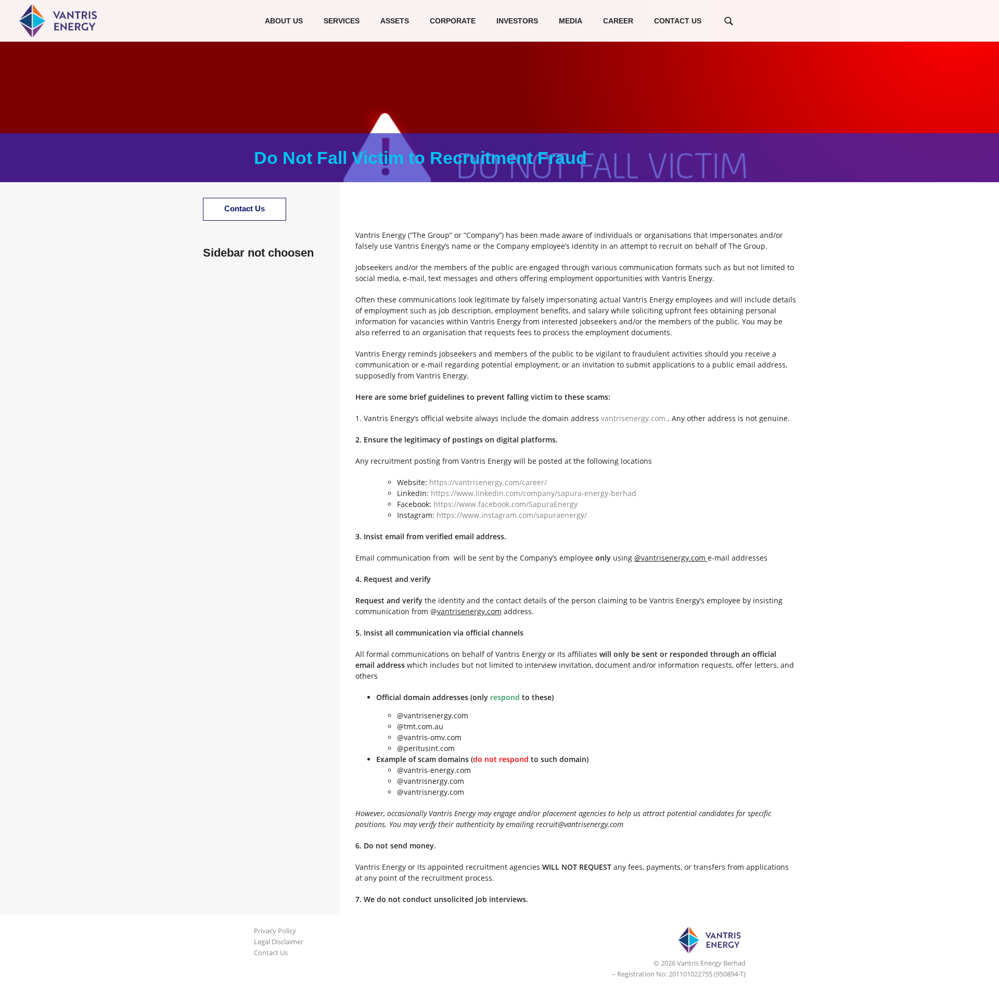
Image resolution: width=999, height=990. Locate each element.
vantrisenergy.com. (634, 418)
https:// (442, 482)
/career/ (533, 482)
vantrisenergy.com (487, 482)
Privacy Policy (275, 930)
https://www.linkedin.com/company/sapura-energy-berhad (533, 493)
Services (342, 21)
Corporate (453, 21)
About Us (284, 21)
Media (570, 21)
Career (618, 21)
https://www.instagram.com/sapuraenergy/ (512, 515)
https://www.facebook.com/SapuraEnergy (505, 504)
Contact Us (677, 21)
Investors (517, 21)
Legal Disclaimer (278, 941)
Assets (394, 21)
